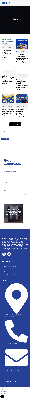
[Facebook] (9, 254)
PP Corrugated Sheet (8, 269)
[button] (15, 395)
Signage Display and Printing (10, 266)
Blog (3, 47)
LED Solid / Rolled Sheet (9, 274)
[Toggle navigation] (24, 3)
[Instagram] (4, 254)
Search (3, 131)
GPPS (3, 271)
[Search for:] (15, 182)
